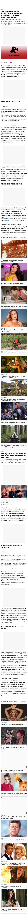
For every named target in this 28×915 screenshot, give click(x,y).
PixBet (4, 131)
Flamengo (6, 220)
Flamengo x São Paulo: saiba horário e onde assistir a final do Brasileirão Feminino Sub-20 (13, 111)
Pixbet (8, 180)
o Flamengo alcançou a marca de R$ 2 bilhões (13, 509)
